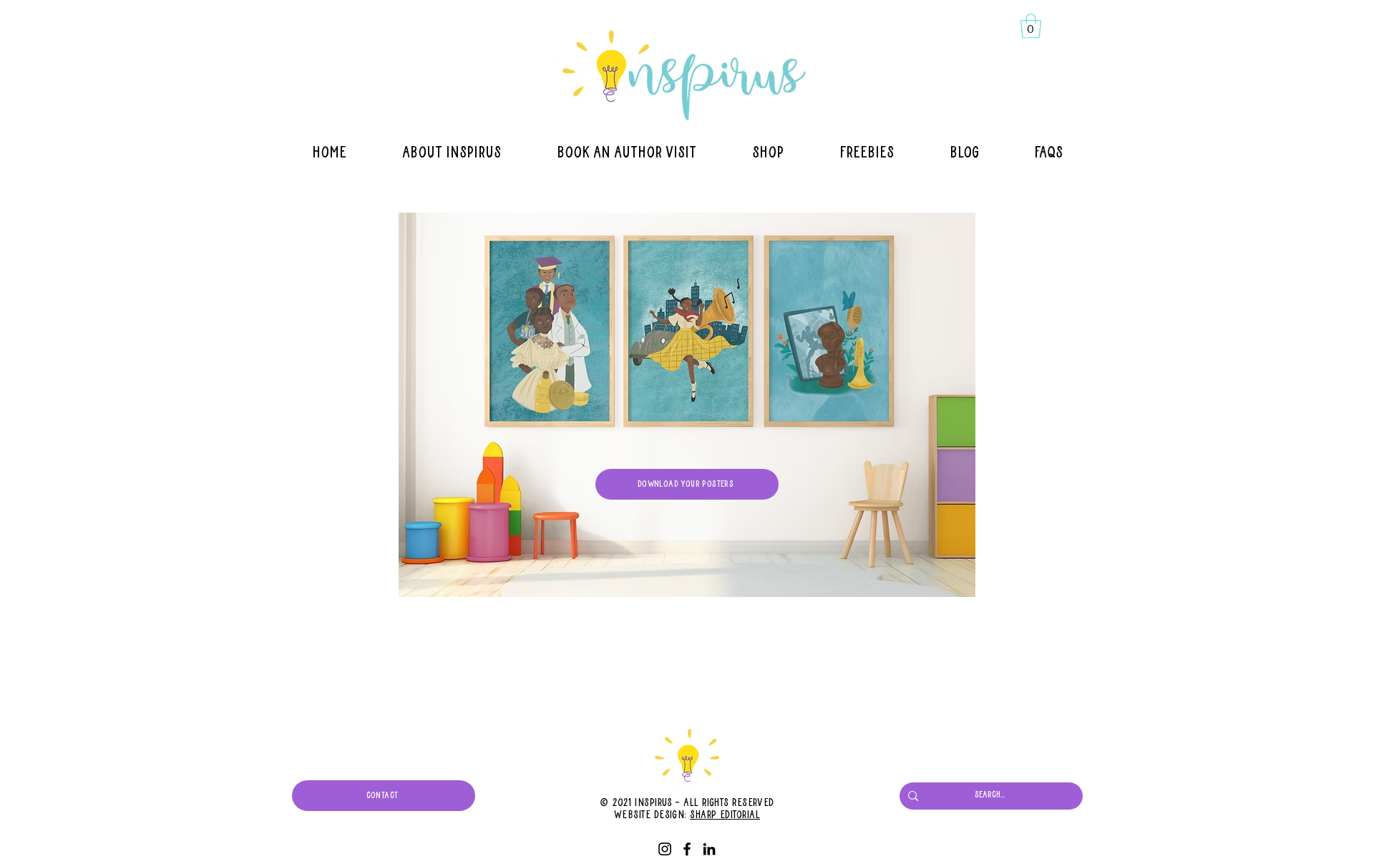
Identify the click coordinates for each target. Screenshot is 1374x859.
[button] (1030, 26)
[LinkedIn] (709, 849)
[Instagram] (664, 849)
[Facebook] (687, 849)
